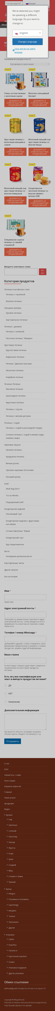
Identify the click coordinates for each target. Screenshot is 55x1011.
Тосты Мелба (12, 495)
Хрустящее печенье (13, 345)
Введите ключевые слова (17, 266)
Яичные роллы (12, 463)
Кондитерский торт (15, 537)
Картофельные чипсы (14, 563)
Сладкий (12, 865)
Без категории (10, 576)
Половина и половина (19, 899)
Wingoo (12, 893)
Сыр (10, 819)
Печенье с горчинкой (15, 294)
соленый (12, 831)
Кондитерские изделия (14, 509)
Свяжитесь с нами (12, 775)
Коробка (12, 945)
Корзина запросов (12, 786)
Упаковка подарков (17, 967)
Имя (7, 591)
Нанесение (14, 701)
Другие (12, 927)
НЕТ (10, 693)
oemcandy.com (11, 988)
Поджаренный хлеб (14, 502)
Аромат (9, 815)
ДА (9, 685)
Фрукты (12, 848)
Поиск (42, 271)
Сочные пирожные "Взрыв (18, 531)
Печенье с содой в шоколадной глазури (24, 428)
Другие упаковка (16, 973)
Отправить (12, 741)
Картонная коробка (18, 956)
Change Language (27, 41)
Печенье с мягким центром (18, 416)
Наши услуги (9, 797)
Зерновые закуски (12, 444)
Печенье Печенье (12, 384)
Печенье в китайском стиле (17, 289)
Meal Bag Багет (13, 488)
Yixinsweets (14, 922)
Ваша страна (11, 654)
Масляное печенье (14, 389)
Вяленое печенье (14, 301)
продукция (9, 803)
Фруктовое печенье (15, 402)
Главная (8, 792)
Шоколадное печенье (16, 395)
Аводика (12, 910)
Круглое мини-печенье (16, 350)
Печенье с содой (11, 423)
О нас (6, 763)
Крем (11, 859)
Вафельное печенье (15, 357)
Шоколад (13, 836)
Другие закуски (11, 570)
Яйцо (11, 870)
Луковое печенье (13, 313)
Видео (7, 809)
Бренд (8, 889)
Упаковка (10, 934)
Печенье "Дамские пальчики (19, 363)
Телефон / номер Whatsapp (20, 632)
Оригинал (13, 825)
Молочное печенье (14, 370)
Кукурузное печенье (15, 456)
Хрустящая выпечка (15, 544)
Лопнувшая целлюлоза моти (19, 556)
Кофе (11, 853)
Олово (12, 962)
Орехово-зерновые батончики (20, 470)
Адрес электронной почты (20, 608)
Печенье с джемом (12, 326)
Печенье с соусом (14, 409)
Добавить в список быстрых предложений (15, 102)
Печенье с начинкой (15, 331)
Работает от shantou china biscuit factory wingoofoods (25, 1002)
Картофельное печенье (17, 320)
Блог (6, 769)
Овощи (12, 842)
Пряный (12, 882)
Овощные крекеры (12, 308)
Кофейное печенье (14, 377)
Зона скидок (9, 780)
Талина (12, 916)
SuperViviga (13, 905)
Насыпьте (13, 950)
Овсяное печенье (14, 450)
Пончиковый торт (14, 514)
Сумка (11, 939)
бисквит (12, 1005)
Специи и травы (16, 876)
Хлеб (6, 483)
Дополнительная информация (21, 710)
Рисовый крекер (13, 477)
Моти (6, 551)
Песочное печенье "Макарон (19, 338)
